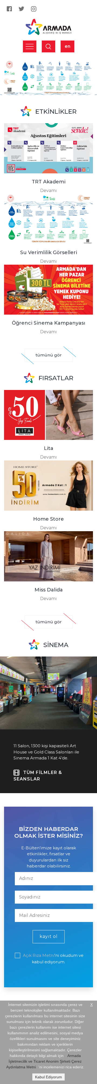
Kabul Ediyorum (48, 1077)
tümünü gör (49, 355)
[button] (7, 77)
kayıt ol (49, 936)
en (67, 46)
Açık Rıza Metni (38, 955)
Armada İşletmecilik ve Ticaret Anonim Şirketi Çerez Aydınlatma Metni (44, 1061)
